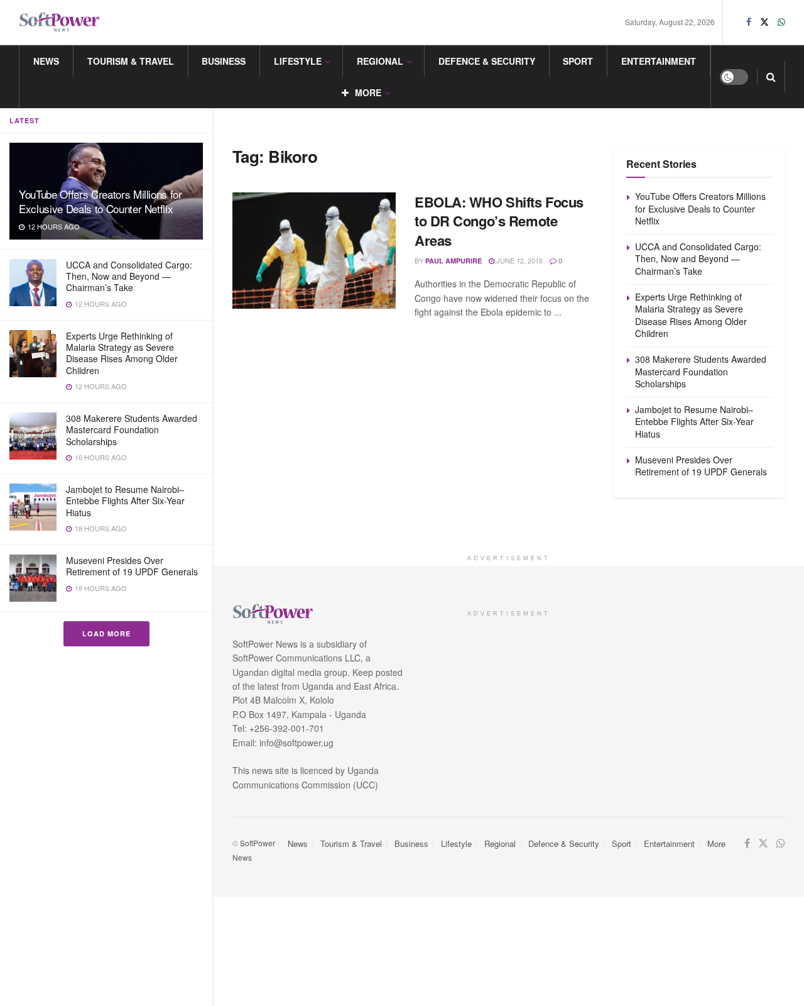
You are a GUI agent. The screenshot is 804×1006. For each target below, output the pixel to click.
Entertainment (658, 61)
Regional (380, 61)
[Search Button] (771, 76)
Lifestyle (298, 61)
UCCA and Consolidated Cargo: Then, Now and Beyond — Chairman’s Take (129, 276)
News (46, 61)
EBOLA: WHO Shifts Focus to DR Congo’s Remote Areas (499, 221)
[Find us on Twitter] (764, 22)
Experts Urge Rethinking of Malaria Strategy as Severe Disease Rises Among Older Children (122, 353)
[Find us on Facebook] (748, 22)
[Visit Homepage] (59, 22)
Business (224, 61)
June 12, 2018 (518, 260)
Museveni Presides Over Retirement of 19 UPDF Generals (132, 566)
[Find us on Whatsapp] (781, 22)
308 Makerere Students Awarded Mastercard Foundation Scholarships (131, 429)
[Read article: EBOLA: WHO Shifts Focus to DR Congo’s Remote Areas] (314, 250)
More (368, 92)
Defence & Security (486, 61)
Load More (106, 633)
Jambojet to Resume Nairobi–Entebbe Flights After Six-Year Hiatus (125, 500)
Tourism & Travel (130, 61)
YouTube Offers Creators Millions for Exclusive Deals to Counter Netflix (100, 201)
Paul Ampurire (453, 260)
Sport (578, 61)
